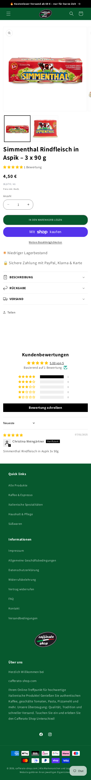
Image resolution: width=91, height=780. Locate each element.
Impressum (16, 550)
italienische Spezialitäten (25, 504)
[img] (13, 435)
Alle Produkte (18, 485)
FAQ (11, 599)
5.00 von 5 (57, 363)
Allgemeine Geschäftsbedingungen (32, 560)
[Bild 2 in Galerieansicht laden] (45, 129)
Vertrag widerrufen (21, 589)
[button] (8, 13)
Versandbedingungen (23, 618)
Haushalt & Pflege (20, 514)
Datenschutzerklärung (23, 570)
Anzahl (7, 196)
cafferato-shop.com (26, 768)
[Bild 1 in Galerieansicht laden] (17, 129)
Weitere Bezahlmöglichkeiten (45, 242)
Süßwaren (15, 524)
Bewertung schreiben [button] (45, 407)
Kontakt (13, 608)
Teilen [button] (11, 312)
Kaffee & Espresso (20, 495)
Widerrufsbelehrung (22, 579)
